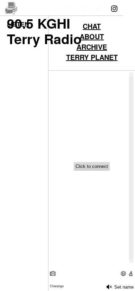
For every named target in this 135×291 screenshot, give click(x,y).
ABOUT (92, 37)
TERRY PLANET (92, 58)
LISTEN (18, 24)
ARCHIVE (91, 47)
